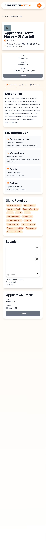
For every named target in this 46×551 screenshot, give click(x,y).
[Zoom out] (37, 251)
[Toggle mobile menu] (39, 5)
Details (24, 85)
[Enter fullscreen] (37, 259)
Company (36, 85)
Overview (12, 85)
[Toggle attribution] (37, 274)
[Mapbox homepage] (11, 274)
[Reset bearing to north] (37, 254)
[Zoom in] (37, 247)
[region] (23, 261)
